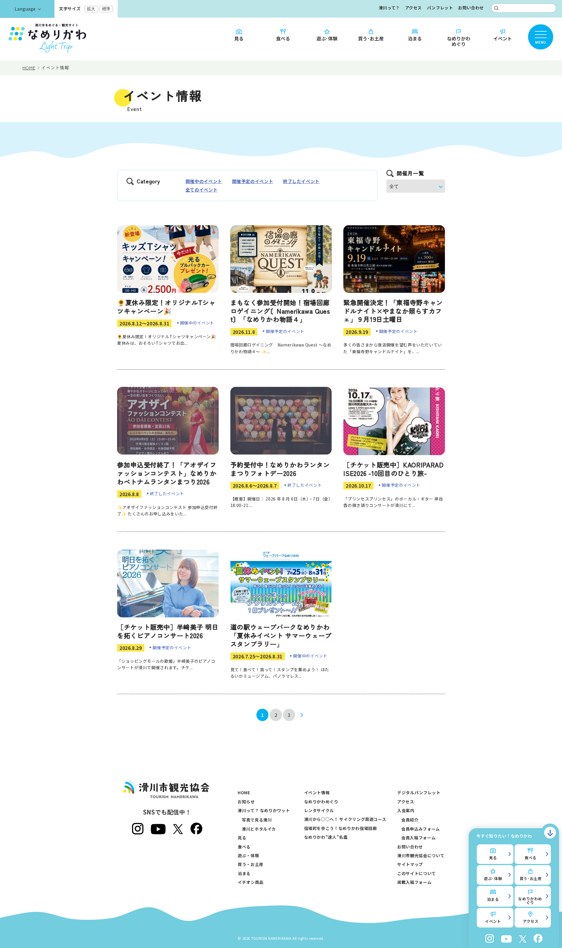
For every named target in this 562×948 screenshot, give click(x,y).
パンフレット (440, 8)
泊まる (415, 38)
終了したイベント (301, 181)
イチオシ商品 (250, 882)
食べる (283, 38)
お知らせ (246, 801)
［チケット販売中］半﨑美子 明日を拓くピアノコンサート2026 (167, 631)
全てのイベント (201, 190)
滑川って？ (389, 8)
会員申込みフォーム (420, 829)
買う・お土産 (250, 864)
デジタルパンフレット (418, 792)
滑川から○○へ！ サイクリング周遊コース (345, 819)
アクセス (413, 8)
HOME (244, 792)
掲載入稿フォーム (414, 882)
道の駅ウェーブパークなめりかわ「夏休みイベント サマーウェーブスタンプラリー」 (281, 635)
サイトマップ (410, 864)
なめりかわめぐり (458, 41)
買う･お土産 (371, 38)
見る (239, 38)
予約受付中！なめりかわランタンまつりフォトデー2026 (280, 469)
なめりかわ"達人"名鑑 (326, 837)
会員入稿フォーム (418, 838)
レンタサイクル (319, 810)
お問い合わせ (471, 8)
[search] (496, 8)
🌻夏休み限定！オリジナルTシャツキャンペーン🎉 (166, 306)
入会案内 (405, 810)
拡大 (91, 8)
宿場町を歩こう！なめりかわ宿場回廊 (340, 828)
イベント (502, 38)
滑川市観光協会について (420, 855)
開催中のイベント (204, 181)
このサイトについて (416, 873)
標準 (106, 8)
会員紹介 (410, 820)
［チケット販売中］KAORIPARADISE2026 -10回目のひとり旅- (393, 469)
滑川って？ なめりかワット (264, 810)
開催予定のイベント (252, 181)
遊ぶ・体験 (248, 855)
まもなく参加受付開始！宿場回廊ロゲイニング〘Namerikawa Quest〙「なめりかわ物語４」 (280, 311)
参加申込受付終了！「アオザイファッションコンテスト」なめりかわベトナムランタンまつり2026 (167, 473)
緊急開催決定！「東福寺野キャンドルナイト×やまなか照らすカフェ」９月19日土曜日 (393, 311)
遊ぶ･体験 (326, 38)
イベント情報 (317, 792)
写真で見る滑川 (257, 820)
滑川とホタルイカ (259, 829)
